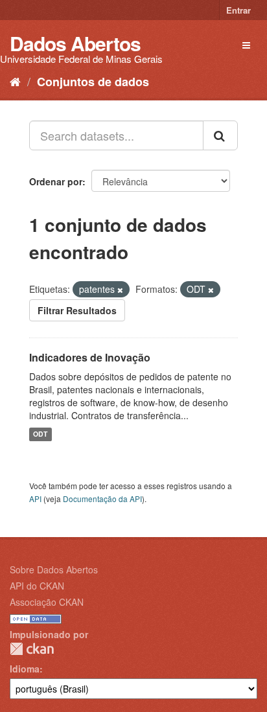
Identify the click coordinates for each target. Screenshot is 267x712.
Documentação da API (102, 498)
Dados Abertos (75, 43)
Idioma (25, 668)
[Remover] (120, 289)
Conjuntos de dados (93, 81)
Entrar (238, 10)
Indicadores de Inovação (89, 357)
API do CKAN (37, 585)
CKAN (32, 649)
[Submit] (220, 135)
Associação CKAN (47, 601)
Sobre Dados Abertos (54, 569)
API (35, 498)
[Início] (15, 81)
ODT (40, 434)
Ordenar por (55, 181)
